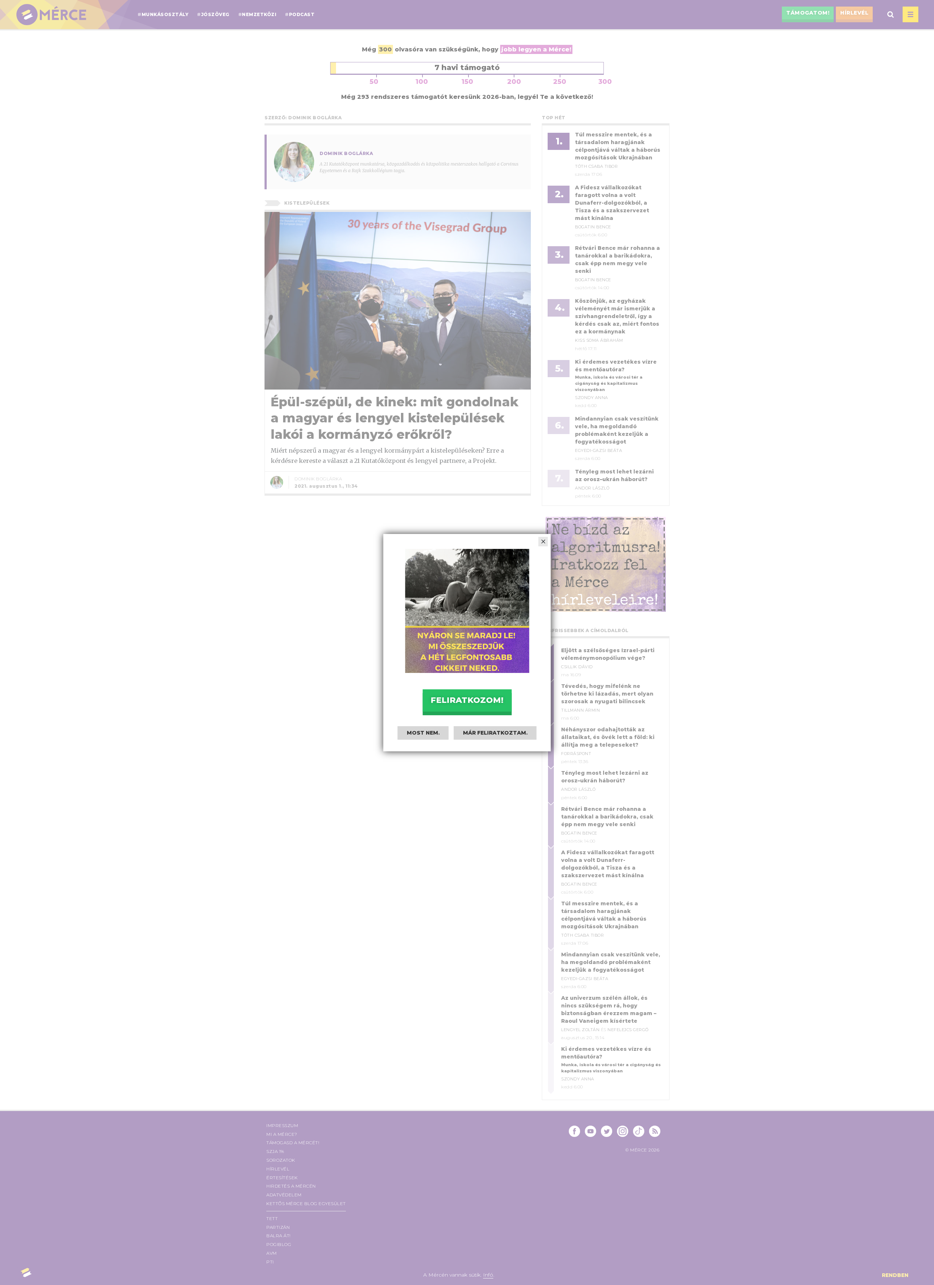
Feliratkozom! (467, 700)
